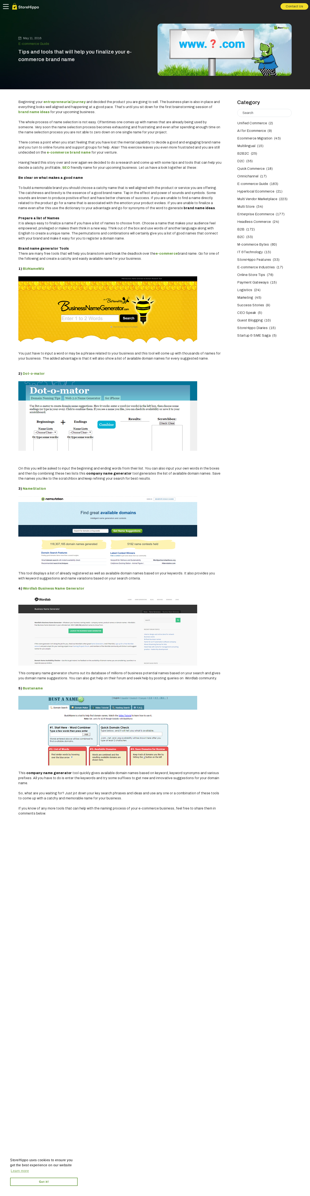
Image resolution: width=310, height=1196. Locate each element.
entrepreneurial (57, 102)
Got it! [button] (44, 1181)
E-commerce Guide (33, 43)
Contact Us (294, 6)
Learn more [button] (20, 1171)
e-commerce (167, 253)
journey (79, 102)
